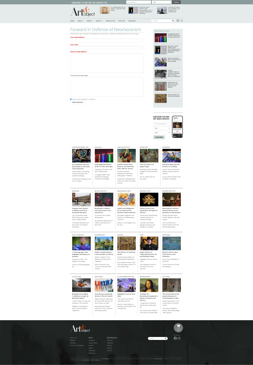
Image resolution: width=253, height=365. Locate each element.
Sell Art (109, 350)
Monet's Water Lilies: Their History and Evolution (170, 254)
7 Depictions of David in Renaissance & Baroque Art (148, 305)
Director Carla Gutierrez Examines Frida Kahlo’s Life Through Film (126, 306)
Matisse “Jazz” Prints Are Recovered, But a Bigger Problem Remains (145, 10)
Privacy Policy (86, 360)
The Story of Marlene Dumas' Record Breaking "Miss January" (170, 310)
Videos (91, 348)
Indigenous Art (124, 191)
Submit (176, 2)
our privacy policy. (158, 358)
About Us (73, 338)
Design (120, 235)
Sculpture (76, 277)
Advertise (92, 353)
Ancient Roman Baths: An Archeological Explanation (125, 258)
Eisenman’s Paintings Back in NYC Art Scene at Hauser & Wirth (126, 181)
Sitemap (73, 343)
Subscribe (159, 137)
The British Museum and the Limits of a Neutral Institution (80, 225)
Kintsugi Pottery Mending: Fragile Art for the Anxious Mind (149, 171)
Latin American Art (125, 277)
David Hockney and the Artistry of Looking (174, 59)
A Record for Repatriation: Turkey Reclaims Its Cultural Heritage (149, 217)
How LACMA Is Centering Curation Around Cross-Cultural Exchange (80, 174)
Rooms (109, 348)
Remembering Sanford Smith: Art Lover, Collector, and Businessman (104, 308)
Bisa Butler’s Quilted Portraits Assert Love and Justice (103, 210)
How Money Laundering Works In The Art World (103, 295)
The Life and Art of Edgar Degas (147, 165)
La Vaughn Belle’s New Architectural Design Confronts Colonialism (102, 177)
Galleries (110, 343)
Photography (78, 235)
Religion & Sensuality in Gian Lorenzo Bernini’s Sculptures (80, 308)
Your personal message (79, 75)
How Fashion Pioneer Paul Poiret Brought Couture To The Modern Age (126, 264)
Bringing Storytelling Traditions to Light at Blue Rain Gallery (80, 296)
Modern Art (100, 235)
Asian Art (144, 147)
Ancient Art (145, 191)
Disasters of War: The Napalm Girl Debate (79, 260)
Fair (141, 235)
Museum (75, 191)
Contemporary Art (80, 147)
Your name (74, 45)
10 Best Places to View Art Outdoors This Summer (81, 302)
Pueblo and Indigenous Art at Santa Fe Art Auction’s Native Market (126, 210)
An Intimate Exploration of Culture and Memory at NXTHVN (103, 223)
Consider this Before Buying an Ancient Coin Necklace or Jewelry (147, 225)
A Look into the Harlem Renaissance (102, 216)
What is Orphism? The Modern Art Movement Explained (102, 259)
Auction (166, 277)
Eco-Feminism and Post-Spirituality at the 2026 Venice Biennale (81, 167)
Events (91, 345)
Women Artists (169, 191)
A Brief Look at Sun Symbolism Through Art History (149, 210)
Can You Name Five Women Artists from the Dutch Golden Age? (170, 225)
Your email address (77, 37)
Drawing (166, 147)
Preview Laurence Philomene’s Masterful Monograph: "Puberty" (125, 173)
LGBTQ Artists (123, 147)
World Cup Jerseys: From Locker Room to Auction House (170, 303)
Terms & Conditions (77, 345)
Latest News (93, 343)
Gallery (98, 147)
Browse (109, 340)
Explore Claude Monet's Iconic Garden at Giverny (104, 253)
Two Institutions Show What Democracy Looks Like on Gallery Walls (80, 217)
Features (92, 340)
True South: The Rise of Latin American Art (125, 300)
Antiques (99, 277)
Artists (109, 345)
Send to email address (78, 52)
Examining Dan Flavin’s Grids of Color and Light (174, 35)
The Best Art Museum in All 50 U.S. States (81, 180)
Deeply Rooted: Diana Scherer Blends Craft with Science (171, 217)
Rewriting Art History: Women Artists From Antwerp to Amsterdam (171, 210)
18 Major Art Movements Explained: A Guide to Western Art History (149, 297)
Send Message (77, 102)
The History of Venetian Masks (174, 95)
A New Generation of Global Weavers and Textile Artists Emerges (174, 73)
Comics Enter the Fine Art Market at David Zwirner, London (171, 171)
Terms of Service (95, 360)
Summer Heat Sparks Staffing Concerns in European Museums (80, 210)
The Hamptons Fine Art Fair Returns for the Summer (148, 266)
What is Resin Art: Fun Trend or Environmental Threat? (103, 266)
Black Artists (101, 191)
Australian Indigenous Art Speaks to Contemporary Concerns (125, 217)
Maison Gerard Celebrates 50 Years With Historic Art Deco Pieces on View (104, 301)
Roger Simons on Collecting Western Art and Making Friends (148, 254)
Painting (166, 235)
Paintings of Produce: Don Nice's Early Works (173, 85)
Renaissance (145, 277)
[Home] (82, 11)
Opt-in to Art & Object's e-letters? (84, 99)
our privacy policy (105, 358)
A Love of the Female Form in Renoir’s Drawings (171, 178)
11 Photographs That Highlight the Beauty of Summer (81, 254)
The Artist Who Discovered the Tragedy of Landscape (174, 9)
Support (73, 340)
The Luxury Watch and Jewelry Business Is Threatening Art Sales (170, 296)
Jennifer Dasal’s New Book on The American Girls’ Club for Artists (125, 166)
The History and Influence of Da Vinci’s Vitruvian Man (149, 311)
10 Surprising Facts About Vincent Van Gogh (118, 8)
